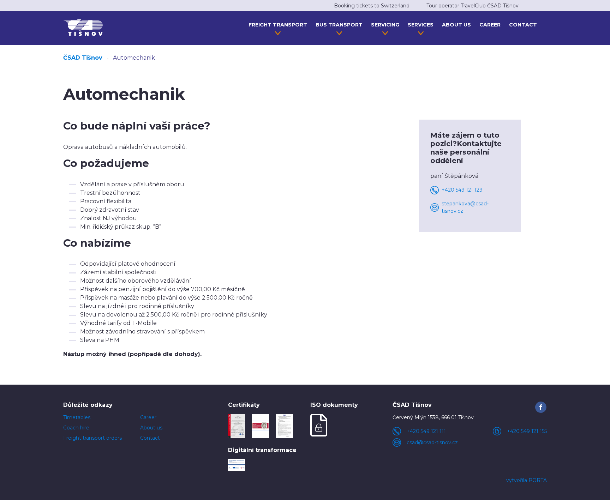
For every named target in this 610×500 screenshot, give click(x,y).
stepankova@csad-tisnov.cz (465, 207)
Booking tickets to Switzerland (371, 5)
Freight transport (278, 25)
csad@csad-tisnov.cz (432, 442)
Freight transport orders (92, 438)
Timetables (76, 417)
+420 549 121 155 (527, 431)
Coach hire (76, 427)
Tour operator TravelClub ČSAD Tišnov (472, 5)
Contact (523, 25)
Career (490, 25)
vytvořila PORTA (526, 480)
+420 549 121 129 (462, 190)
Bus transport (339, 25)
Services (420, 25)
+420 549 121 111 (426, 431)
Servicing (385, 25)
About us (456, 25)
